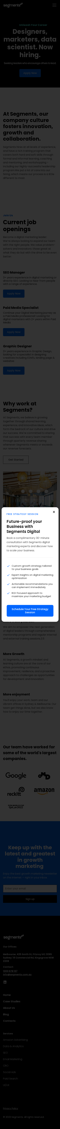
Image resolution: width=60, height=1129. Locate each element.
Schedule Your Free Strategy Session (30, 610)
